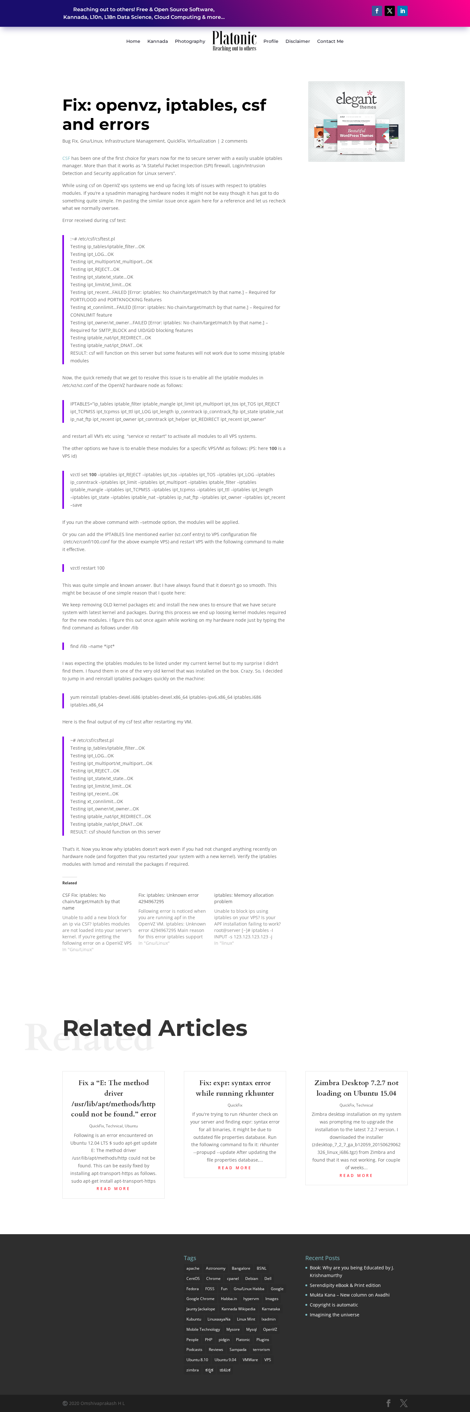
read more (113, 1188)
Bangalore (241, 1268)
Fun (224, 1288)
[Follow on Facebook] (377, 11)
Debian (251, 1278)
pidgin (224, 1339)
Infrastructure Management (135, 141)
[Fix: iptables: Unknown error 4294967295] (176, 919)
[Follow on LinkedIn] (402, 11)
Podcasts (194, 1349)
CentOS (193, 1278)
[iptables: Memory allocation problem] (252, 919)
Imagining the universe (334, 1315)
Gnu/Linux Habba (249, 1288)
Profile (270, 41)
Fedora (192, 1288)
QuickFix (176, 141)
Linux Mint (246, 1319)
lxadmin (269, 1319)
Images (271, 1298)
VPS (267, 1359)
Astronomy (215, 1268)
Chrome (213, 1278)
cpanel (233, 1278)
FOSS (210, 1288)
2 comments (234, 141)
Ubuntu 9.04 (225, 1359)
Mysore (233, 1329)
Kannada (157, 41)
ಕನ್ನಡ (209, 1370)
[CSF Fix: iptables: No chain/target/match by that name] (100, 922)
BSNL (261, 1268)
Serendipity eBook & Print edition (345, 1285)
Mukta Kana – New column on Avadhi (350, 1295)
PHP (208, 1339)
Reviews (216, 1349)
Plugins (262, 1339)
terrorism (261, 1349)
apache (193, 1268)
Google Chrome (200, 1298)
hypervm (251, 1298)
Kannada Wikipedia (238, 1309)
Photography (190, 41)
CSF (66, 158)
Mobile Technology (203, 1329)
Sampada (238, 1349)
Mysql (251, 1329)
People (192, 1339)
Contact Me (330, 41)
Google (277, 1288)
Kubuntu (193, 1319)
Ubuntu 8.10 (197, 1359)
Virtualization (202, 141)
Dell (267, 1278)
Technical (114, 1126)
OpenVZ (270, 1329)
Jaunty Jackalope (200, 1309)
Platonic (243, 1339)
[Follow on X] (390, 11)
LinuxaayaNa (219, 1319)
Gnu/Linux (91, 141)
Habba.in (229, 1298)
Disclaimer (298, 41)
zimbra (192, 1370)
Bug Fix (70, 141)
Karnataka (271, 1309)
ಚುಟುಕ (225, 1370)
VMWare (250, 1359)
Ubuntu (131, 1126)
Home (133, 41)
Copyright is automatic (334, 1305)
